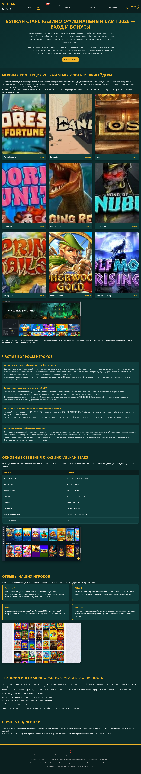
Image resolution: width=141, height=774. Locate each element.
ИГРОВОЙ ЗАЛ (40, 6)
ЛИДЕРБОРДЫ (56, 5)
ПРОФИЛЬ (132, 6)
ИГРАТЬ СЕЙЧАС (70, 60)
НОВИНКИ (80, 5)
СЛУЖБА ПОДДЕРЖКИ (112, 6)
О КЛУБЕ (30, 6)
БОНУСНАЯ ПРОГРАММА (92, 6)
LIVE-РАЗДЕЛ (67, 6)
